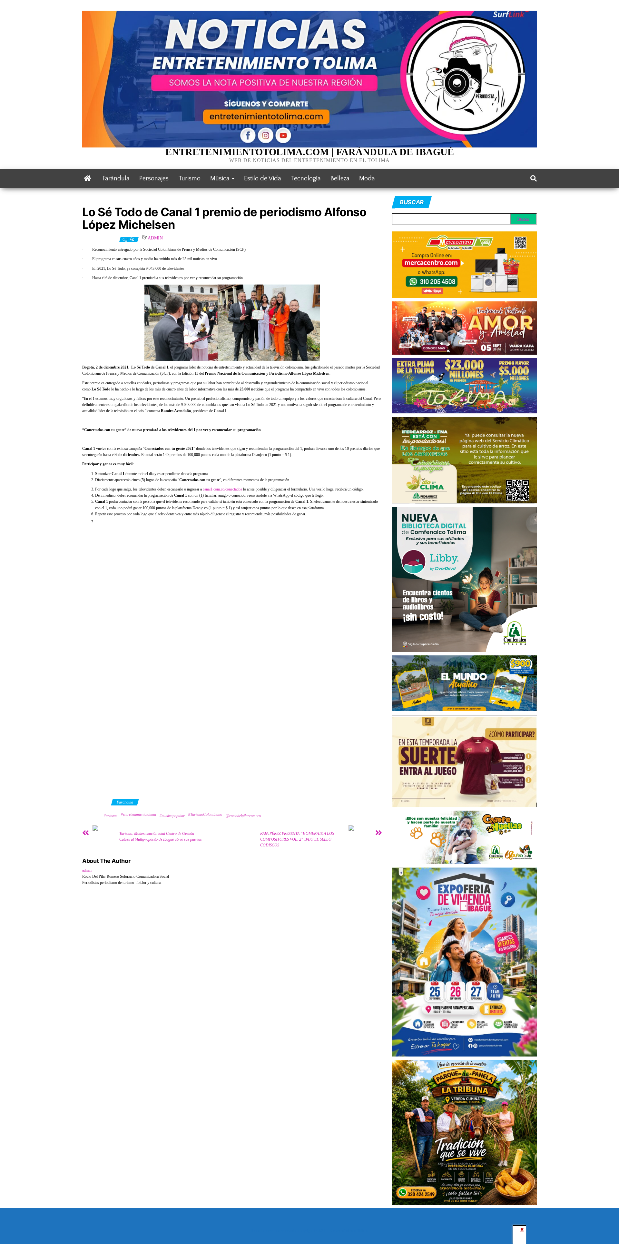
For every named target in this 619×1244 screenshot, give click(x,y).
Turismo (189, 178)
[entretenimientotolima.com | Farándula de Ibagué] (87, 178)
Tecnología (306, 178)
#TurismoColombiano (205, 814)
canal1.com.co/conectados (222, 489)
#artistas (110, 816)
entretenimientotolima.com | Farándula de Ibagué (309, 152)
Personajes (154, 178)
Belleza (339, 178)
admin (155, 238)
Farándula (116, 178)
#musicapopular (172, 816)
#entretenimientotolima (138, 814)
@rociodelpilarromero (243, 816)
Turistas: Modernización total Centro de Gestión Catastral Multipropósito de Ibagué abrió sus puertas (160, 836)
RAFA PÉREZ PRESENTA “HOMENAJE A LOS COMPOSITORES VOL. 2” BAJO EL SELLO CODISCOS (297, 839)
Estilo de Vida (262, 178)
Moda (367, 178)
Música (220, 178)
